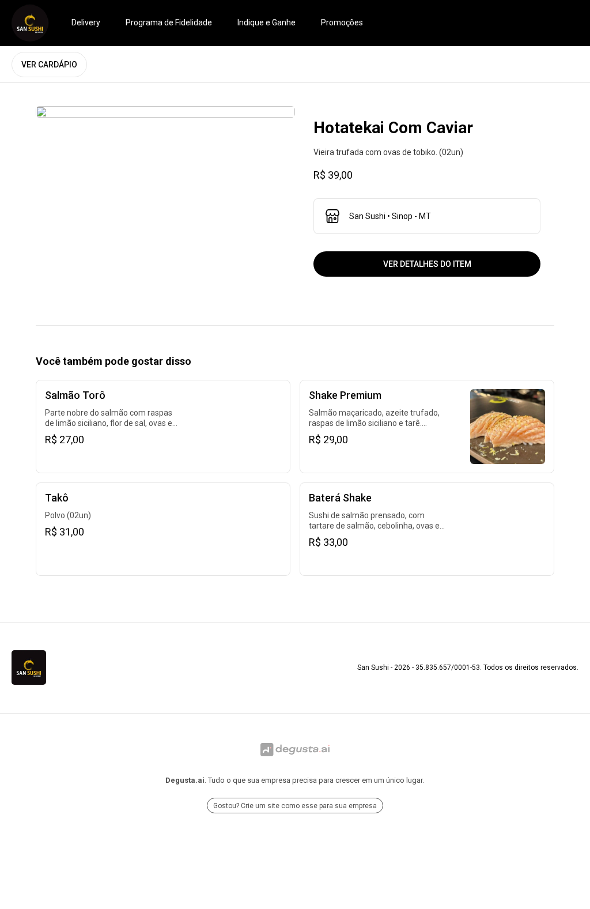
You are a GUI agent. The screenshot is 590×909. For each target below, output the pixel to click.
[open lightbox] (165, 112)
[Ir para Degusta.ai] (295, 750)
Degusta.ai (185, 780)
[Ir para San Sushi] (30, 23)
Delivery (85, 22)
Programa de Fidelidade (169, 22)
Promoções (342, 22)
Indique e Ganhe (266, 22)
